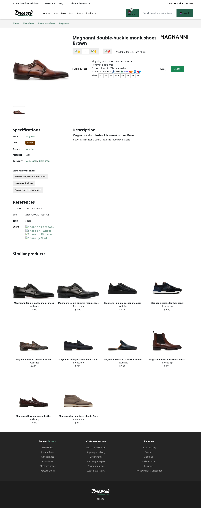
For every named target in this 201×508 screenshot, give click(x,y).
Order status (96, 456)
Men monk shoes (24, 183)
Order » (178, 68)
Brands (79, 13)
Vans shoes (47, 461)
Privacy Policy (142, 470)
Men (56, 13)
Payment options (96, 466)
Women (46, 13)
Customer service (175, 3)
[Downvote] (94, 51)
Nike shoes (47, 447)
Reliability (148, 466)
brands (52, 441)
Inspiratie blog (149, 447)
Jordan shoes (47, 452)
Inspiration (91, 13)
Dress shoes (44, 161)
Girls (71, 13)
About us (148, 456)
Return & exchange (96, 447)
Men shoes (30, 149)
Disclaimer (157, 470)
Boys (63, 13)
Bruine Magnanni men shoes (30, 176)
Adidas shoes (47, 456)
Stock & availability (96, 470)
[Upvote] (77, 51)
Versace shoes (48, 470)
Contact (189, 3)
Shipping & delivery (96, 452)
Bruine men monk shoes (28, 190)
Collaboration (148, 461)
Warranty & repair (96, 461)
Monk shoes (31, 161)
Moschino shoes (47, 466)
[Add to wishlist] (107, 51)
